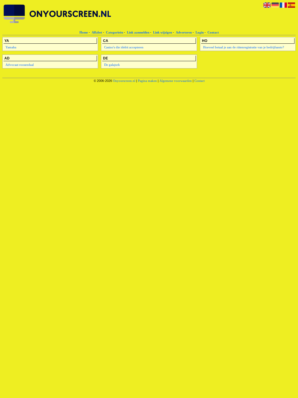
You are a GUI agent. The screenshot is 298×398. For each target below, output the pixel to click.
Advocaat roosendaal (20, 64)
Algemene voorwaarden (175, 80)
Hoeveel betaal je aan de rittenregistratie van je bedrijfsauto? (243, 47)
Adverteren (184, 32)
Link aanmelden (138, 32)
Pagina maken (147, 80)
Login (200, 32)
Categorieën (114, 32)
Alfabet (97, 32)
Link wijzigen (162, 32)
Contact (213, 32)
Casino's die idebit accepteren (123, 47)
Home (83, 32)
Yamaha (11, 47)
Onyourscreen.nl (124, 80)
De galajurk (112, 64)
